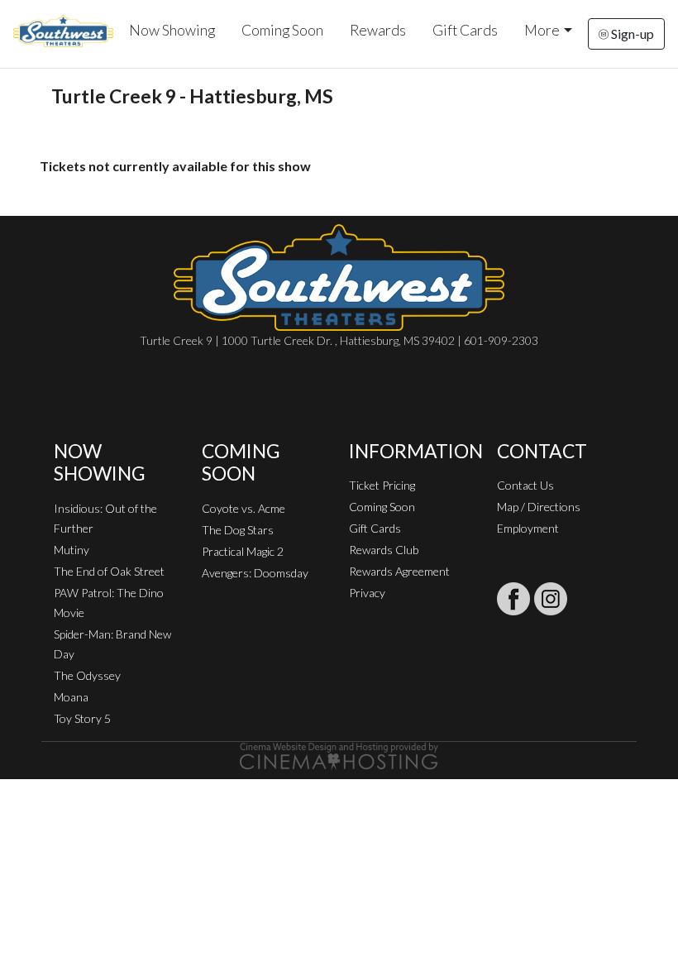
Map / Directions (538, 507)
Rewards (378, 30)
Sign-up (631, 33)
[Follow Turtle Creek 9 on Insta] (550, 598)
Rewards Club (383, 550)
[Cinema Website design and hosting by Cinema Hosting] (339, 755)
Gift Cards (465, 30)
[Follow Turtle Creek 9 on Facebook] (513, 598)
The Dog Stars (238, 530)
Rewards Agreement (399, 571)
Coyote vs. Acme (243, 508)
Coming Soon (282, 30)
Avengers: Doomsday (255, 573)
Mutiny (71, 550)
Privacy (367, 593)
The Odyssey (87, 675)
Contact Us (525, 485)
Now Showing (172, 30)
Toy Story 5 (82, 718)
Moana (71, 697)
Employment (528, 528)
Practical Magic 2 (243, 551)
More (542, 30)
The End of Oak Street (109, 571)
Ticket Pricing (382, 485)
